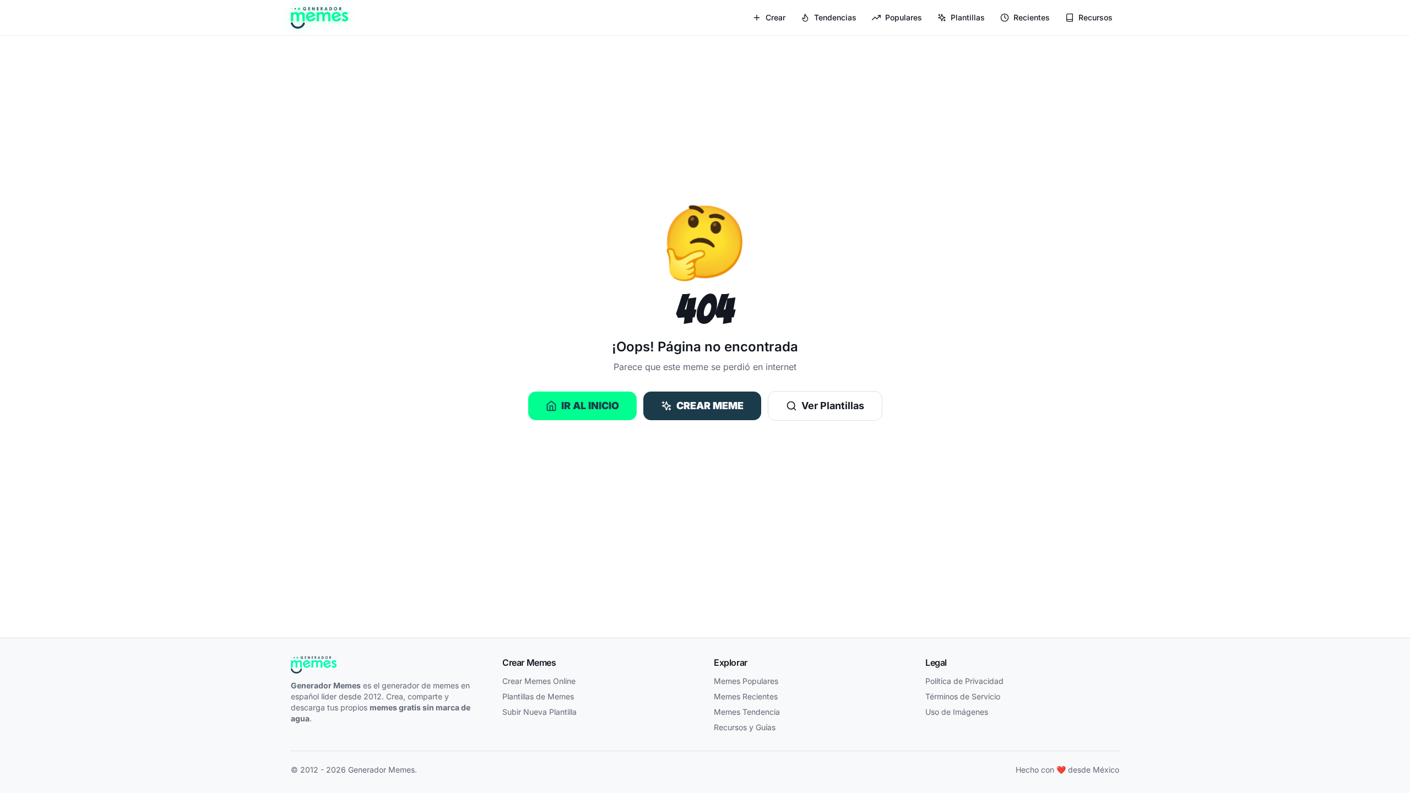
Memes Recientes (746, 696)
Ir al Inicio (590, 405)
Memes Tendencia (747, 711)
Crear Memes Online (539, 681)
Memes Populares (746, 681)
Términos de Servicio (962, 696)
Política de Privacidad (964, 681)
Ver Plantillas (832, 405)
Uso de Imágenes (956, 711)
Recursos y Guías (745, 727)
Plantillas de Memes (538, 696)
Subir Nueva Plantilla (539, 711)
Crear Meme (710, 405)
